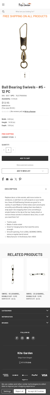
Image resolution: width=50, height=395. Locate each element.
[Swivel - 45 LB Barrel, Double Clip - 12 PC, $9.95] (12, 274)
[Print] (11, 179)
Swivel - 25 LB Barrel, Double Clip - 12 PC (35, 295)
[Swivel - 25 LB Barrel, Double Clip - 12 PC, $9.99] (37, 274)
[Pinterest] (20, 179)
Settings (7, 391)
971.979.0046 (26, 363)
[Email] (7, 179)
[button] (29, 112)
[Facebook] (3, 179)
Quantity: (6, 145)
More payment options (25, 165)
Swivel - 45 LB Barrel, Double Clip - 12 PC (11, 295)
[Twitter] (16, 179)
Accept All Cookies (36, 391)
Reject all (19, 391)
